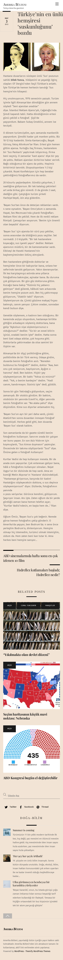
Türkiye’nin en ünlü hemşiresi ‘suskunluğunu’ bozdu (40, 23)
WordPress (19, 951)
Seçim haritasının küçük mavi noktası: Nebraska (25, 716)
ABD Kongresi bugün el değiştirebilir (30, 778)
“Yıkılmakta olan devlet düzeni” (26, 654)
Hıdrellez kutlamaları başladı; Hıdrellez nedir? (38, 572)
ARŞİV (9, 605)
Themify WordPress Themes (37, 951)
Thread (44, 807)
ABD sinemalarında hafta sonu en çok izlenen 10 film (30, 558)
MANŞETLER (50, 605)
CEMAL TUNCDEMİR (28, 605)
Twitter (13, 807)
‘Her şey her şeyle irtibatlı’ (28, 856)
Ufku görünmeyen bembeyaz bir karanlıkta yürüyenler (31, 883)
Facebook (29, 807)
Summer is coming (23, 830)
